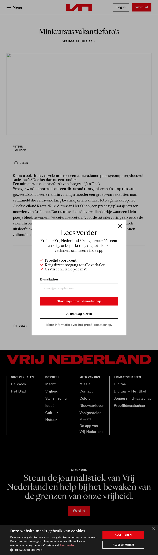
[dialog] (79, 540)
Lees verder (67, 545)
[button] (54, 549)
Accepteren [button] (123, 535)
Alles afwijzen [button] (123, 544)
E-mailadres (49, 279)
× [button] (153, 529)
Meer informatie (58, 325)
